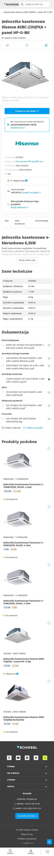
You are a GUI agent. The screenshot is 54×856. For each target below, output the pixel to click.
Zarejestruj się (17, 128)
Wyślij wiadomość (19, 207)
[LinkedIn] (27, 757)
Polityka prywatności (27, 839)
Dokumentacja (41, 221)
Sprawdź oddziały (26, 816)
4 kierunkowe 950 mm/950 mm (28, 161)
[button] (47, 852)
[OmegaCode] (27, 843)
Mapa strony (27, 834)
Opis (7, 221)
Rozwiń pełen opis (27, 260)
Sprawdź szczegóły (30, 192)
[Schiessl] (9, 4)
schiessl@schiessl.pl (31, 808)
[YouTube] (18, 757)
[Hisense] (36, 757)
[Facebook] (9, 757)
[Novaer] (45, 757)
